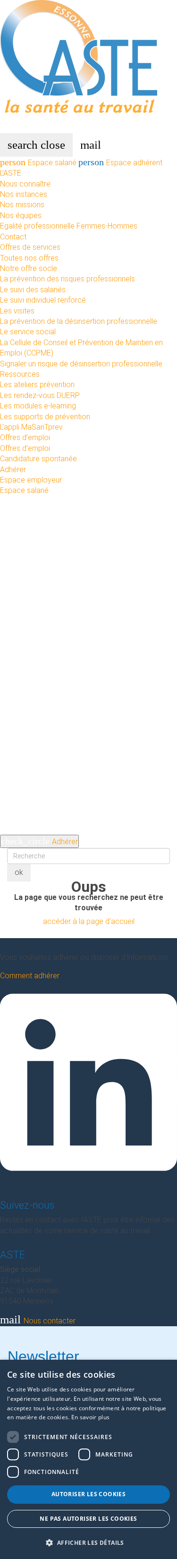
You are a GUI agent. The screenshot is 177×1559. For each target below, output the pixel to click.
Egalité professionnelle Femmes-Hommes (68, 225)
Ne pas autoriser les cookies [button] (88, 1519)
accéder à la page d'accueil (89, 921)
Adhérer (13, 469)
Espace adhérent (120, 162)
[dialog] (88, 1459)
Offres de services (30, 247)
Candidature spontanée (38, 458)
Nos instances (23, 194)
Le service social (28, 331)
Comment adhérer (29, 975)
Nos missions (22, 204)
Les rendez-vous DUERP (40, 395)
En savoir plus (90, 1417)
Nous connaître (25, 183)
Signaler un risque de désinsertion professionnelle (81, 363)
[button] (88, 1543)
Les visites (17, 310)
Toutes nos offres (29, 258)
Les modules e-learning (38, 405)
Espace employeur (31, 479)
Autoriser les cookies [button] (88, 1494)
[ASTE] (88, 65)
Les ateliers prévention (37, 384)
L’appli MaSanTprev (31, 427)
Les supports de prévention (45, 416)
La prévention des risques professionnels (67, 278)
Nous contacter (38, 1320)
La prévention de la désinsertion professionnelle (78, 321)
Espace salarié (39, 162)
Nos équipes (21, 215)
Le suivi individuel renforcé (43, 300)
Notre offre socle (28, 268)
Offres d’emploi (25, 437)
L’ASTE (10, 173)
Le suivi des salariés (33, 289)
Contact (13, 236)
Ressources (20, 374)
